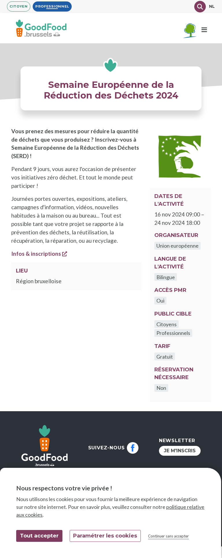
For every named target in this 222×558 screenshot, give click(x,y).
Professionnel (52, 6)
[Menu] (204, 30)
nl (212, 6)
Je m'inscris (180, 450)
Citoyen (19, 6)
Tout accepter (39, 536)
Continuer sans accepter (168, 536)
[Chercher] (200, 6)
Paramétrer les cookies (105, 536)
